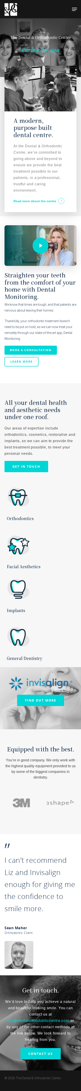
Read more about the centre (35, 201)
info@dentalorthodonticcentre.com (38, 1020)
